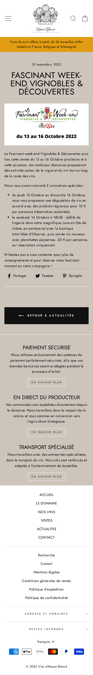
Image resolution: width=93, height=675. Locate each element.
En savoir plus (47, 382)
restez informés (46, 629)
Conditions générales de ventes (46, 580)
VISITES (46, 520)
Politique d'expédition (46, 589)
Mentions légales (46, 572)
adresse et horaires (46, 614)
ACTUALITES (46, 528)
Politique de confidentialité (46, 597)
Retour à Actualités (50, 315)
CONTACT (46, 537)
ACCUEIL (46, 494)
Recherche (46, 555)
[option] (46, 44)
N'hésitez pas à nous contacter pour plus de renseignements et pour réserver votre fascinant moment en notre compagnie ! (41, 260)
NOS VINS (46, 511)
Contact (46, 563)
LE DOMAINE (46, 503)
